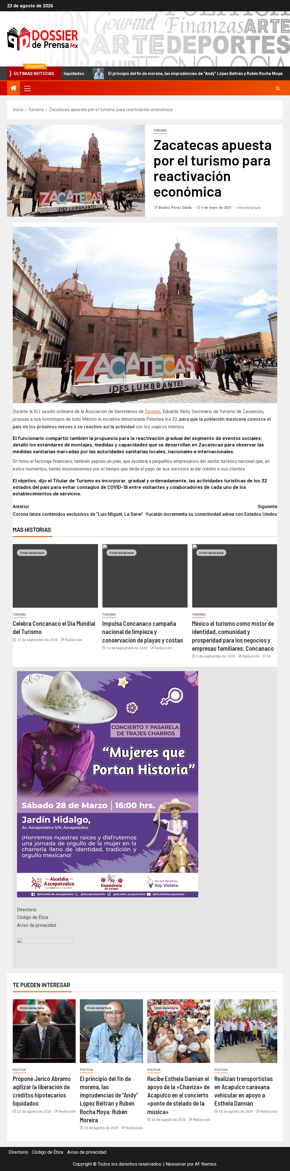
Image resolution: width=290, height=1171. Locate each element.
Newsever (176, 1164)
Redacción (73, 640)
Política (19, 1069)
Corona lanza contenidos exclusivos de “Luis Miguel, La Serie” (78, 510)
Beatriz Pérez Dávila (175, 208)
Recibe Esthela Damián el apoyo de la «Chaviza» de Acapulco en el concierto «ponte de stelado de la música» (178, 1095)
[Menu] (27, 88)
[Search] (278, 88)
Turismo (160, 130)
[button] (27, 88)
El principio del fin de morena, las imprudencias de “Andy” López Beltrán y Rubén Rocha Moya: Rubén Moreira (171, 73)
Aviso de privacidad (36, 925)
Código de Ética (32, 917)
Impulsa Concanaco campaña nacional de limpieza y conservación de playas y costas (142, 632)
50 (269, 656)
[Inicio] (13, 89)
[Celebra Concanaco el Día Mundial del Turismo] (55, 576)
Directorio (27, 909)
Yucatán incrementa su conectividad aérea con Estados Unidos (211, 510)
